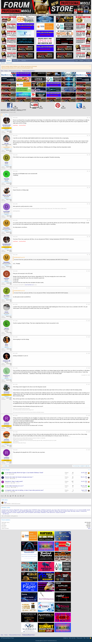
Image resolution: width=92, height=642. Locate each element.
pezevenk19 (37, 511)
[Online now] (6, 438)
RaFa (59, 509)
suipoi (11, 511)
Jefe (86, 478)
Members (24, 60)
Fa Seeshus (84, 491)
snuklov (19, 511)
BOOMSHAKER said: (18, 257)
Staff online (5, 500)
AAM (48, 512)
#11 (89, 287)
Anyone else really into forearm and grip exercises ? (19, 477)
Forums (9, 60)
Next (6, 114)
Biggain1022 (16, 509)
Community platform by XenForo (46, 640)
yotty (53, 509)
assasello (14, 512)
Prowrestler (48, 509)
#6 (89, 203)
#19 (89, 431)
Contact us (65, 638)
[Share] (87, 117)
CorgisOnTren (51, 511)
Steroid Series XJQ (64, 509)
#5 (89, 187)
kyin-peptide (30, 512)
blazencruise (52, 512)
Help (84, 638)
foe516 (26, 512)
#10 (89, 271)
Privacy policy (80, 638)
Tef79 (89, 528)
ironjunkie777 (4, 511)
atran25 (88, 509)
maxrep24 (4, 509)
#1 (89, 117)
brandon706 (62, 512)
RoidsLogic (7, 491)
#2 (89, 135)
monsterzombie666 (82, 509)
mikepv (38, 509)
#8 (89, 236)
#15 (89, 353)
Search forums (9, 62)
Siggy (86, 473)
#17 (89, 384)
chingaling (7, 478)
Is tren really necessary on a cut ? (14, 486)
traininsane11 (9, 512)
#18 (89, 415)
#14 (89, 336)
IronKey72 (71, 509)
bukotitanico (7, 482)
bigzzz (55, 509)
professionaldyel (37, 512)
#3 (89, 154)
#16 (89, 368)
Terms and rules (72, 638)
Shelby (68, 511)
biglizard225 (45, 511)
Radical (22, 512)
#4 (89, 171)
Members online (6, 507)
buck (86, 482)
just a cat (76, 509)
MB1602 (23, 511)
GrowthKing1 (7, 487)
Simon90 (65, 511)
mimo (7, 509)
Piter (8, 511)
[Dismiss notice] (89, 66)
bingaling (18, 512)
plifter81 (56, 511)
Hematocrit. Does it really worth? (14, 481)
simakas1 (78, 511)
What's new (15, 60)
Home (3, 60)
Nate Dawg (73, 511)
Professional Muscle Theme (8, 638)
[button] (19, 60)
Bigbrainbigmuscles (30, 511)
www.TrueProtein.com (29, 284)
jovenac (6, 474)
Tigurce (21, 509)
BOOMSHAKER (5, 112)
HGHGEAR (34, 509)
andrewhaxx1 (43, 512)
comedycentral (83, 511)
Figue (41, 511)
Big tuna (60, 511)
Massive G (15, 511)
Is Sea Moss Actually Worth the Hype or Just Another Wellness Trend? (24, 472)
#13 (89, 320)
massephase (26, 509)
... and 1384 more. (5, 513)
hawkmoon (11, 509)
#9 (89, 254)
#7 (89, 220)
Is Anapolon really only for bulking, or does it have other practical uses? (24, 490)
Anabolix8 (4, 512)
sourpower (57, 512)
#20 (89, 449)
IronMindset (43, 509)
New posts (3, 62)
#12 (89, 304)
